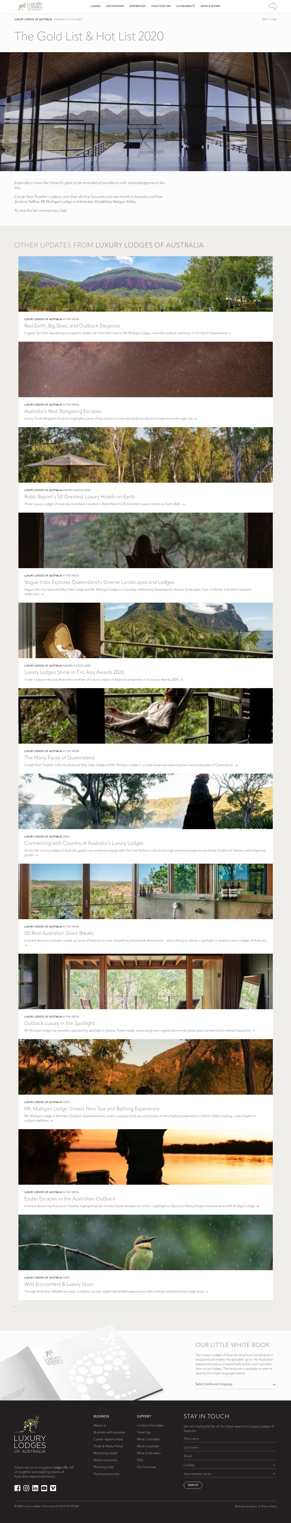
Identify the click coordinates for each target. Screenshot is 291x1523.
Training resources (106, 1474)
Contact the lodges (150, 1425)
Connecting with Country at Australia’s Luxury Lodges (84, 843)
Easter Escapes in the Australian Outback (69, 1199)
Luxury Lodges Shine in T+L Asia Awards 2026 (74, 672)
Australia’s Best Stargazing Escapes (62, 411)
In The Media (71, 319)
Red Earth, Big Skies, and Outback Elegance (72, 326)
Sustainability (185, 6)
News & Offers (210, 6)
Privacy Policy (269, 1506)
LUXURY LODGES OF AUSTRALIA (33, 19)
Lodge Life (60, 1467)
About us (100, 1425)
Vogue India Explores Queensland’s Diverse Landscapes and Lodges (99, 582)
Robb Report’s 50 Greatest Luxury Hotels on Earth (79, 497)
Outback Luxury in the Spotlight (59, 1023)
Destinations (115, 6)
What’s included (148, 1439)
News (66, 837)
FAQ (140, 1460)
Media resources (105, 1460)
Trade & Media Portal (108, 1446)
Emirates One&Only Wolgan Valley (107, 202)
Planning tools (103, 1467)
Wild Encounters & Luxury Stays (59, 1284)
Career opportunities (108, 1439)
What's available (148, 1446)
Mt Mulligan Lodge (56, 202)
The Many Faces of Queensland (59, 758)
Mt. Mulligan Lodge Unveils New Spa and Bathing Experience (92, 1109)
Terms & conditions (246, 1506)
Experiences (138, 6)
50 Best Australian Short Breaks (59, 933)
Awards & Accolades (68, 19)
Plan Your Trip (161, 6)
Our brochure (146, 1467)
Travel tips (144, 1432)
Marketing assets (106, 1453)
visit (63, 211)
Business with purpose (109, 1432)
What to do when (149, 1453)
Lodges (96, 6)
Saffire (34, 202)
